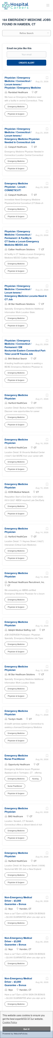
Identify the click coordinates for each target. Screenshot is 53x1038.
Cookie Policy (10, 1022)
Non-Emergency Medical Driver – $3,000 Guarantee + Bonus (18, 901)
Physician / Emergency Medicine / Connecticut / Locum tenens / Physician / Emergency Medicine (23, 82)
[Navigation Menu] (47, 5)
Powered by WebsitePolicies (15, 1034)
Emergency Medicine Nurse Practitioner (16, 757)
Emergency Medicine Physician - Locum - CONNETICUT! (16, 187)
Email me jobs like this (19, 48)
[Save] (46, 78)
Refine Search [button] (27, 33)
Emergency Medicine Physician (16, 396)
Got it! (26, 1029)
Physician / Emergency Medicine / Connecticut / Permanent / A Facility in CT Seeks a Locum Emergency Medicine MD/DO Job (22, 238)
